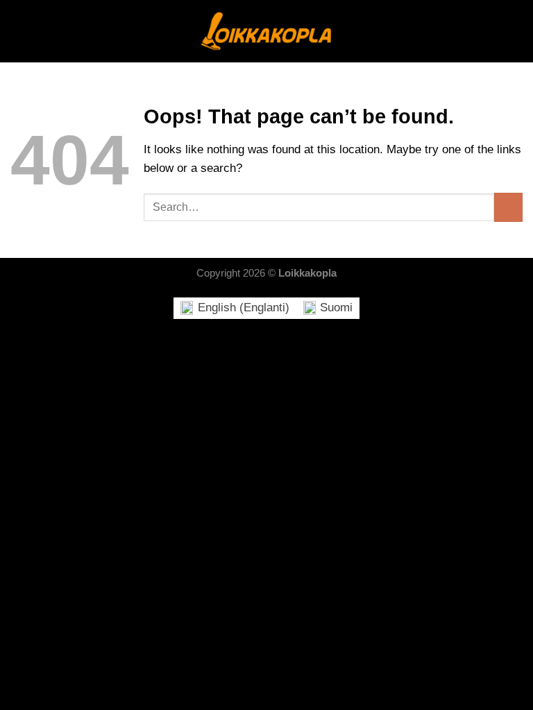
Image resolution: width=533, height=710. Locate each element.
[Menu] (19, 31)
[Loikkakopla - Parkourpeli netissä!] (266, 31)
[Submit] (508, 207)
